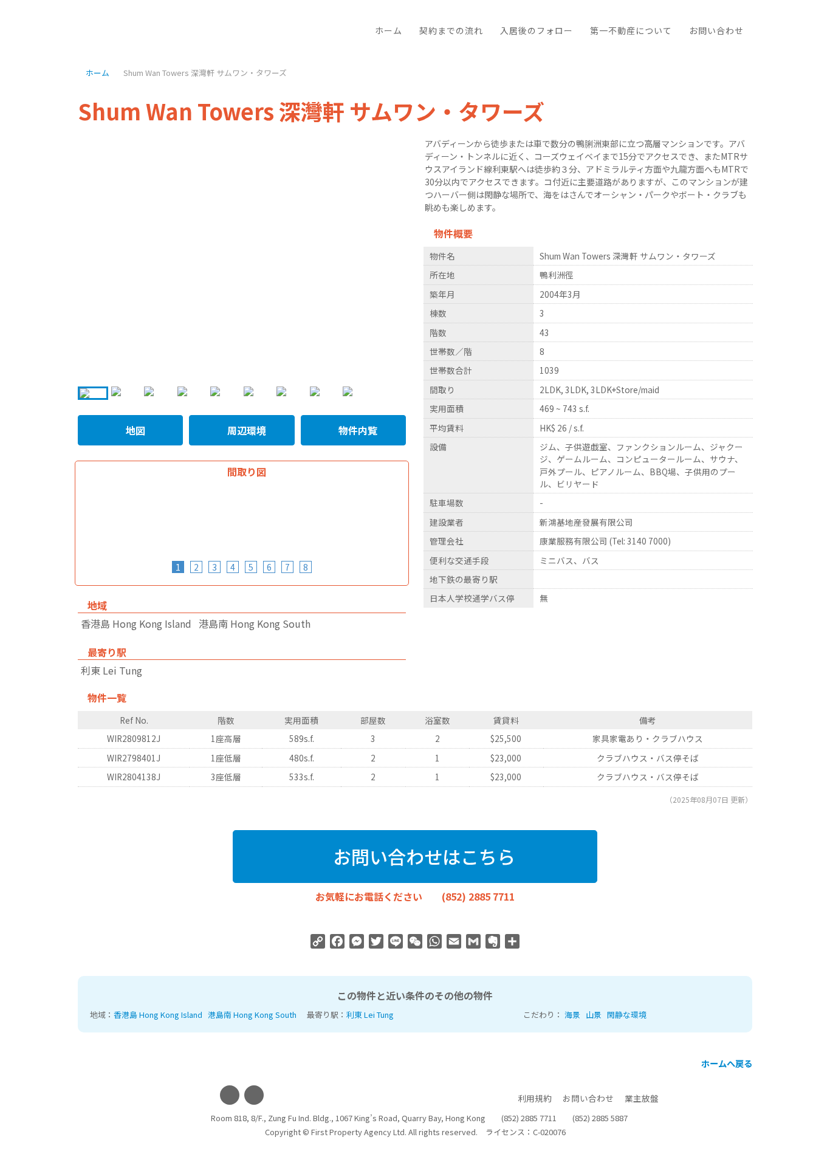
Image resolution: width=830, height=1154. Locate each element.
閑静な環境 (627, 1014)
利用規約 (535, 1098)
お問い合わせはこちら (422, 856)
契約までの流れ (451, 30)
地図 (134, 430)
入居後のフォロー (536, 30)
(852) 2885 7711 (478, 896)
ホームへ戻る (725, 1063)
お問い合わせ (716, 30)
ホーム (388, 30)
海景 (572, 1014)
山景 (594, 1014)
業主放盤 (642, 1098)
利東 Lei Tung (370, 1014)
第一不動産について (631, 30)
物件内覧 (356, 430)
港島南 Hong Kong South (252, 1014)
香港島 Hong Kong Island (158, 1014)
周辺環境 (245, 430)
